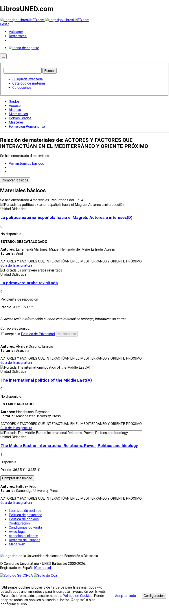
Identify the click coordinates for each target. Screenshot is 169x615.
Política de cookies (24, 519)
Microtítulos (18, 114)
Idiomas (15, 110)
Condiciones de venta (25, 527)
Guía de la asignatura (16, 265)
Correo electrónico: (15, 328)
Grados (14, 101)
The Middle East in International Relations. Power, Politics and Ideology (69, 445)
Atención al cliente (23, 536)
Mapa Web (17, 544)
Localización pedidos (25, 511)
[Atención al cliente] (24, 48)
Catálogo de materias (29, 83)
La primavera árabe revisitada (29, 283)
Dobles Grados (20, 118)
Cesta (4, 24)
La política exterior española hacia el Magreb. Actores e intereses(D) (66, 217)
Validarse (16, 32)
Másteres (16, 122)
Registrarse (18, 36)
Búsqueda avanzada (27, 79)
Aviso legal (17, 532)
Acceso (15, 105)
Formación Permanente (27, 126)
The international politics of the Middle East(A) (46, 380)
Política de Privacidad (38, 334)
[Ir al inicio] (44, 20)
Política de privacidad (25, 515)
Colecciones (21, 87)
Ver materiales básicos (26, 163)
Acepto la (30, 334)
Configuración (19, 523)
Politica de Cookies (77, 596)
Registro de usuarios (24, 540)
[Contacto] (42, 568)
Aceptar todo (125, 596)
